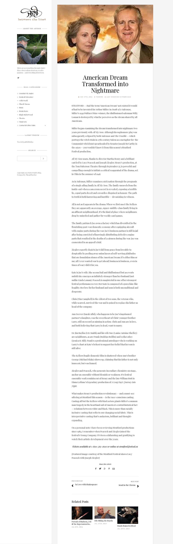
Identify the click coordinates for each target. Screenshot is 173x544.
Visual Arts (23, 122)
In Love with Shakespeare (86, 484)
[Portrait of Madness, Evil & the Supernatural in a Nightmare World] (82, 512)
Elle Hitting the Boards (104, 520)
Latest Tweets (32, 135)
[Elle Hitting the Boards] (105, 512)
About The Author (32, 29)
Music (21, 108)
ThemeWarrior (31, 175)
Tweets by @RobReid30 (25, 142)
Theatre (22, 118)
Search (32, 150)
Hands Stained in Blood (126, 526)
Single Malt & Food (26, 115)
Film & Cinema (24, 104)
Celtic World (23, 100)
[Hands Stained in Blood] (127, 515)
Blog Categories (32, 87)
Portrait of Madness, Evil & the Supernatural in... (81, 522)
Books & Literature (26, 97)
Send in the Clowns (127, 485)
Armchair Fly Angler (26, 93)
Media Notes (23, 111)
